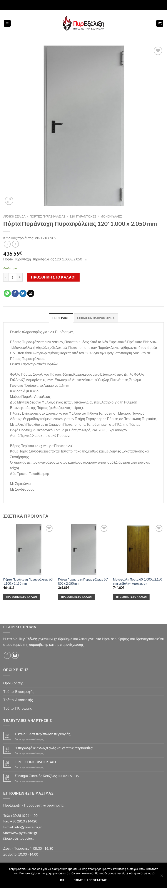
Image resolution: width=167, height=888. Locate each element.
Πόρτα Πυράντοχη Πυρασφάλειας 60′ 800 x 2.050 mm (83, 581)
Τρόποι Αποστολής (18, 700)
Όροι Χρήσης (13, 683)
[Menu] (7, 23)
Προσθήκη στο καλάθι (53, 277)
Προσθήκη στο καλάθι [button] (21, 596)
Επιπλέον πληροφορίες (96, 318)
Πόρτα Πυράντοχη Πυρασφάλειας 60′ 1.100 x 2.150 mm (28, 581)
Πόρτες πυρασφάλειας (47, 216)
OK (62, 880)
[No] (161, 876)
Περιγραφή (60, 318)
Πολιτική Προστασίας (90, 880)
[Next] (163, 565)
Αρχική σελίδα (14, 216)
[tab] (61, 317)
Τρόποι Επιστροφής (18, 691)
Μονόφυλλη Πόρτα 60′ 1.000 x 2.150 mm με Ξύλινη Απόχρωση (137, 581)
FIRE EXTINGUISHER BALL (36, 762)
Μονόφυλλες (111, 216)
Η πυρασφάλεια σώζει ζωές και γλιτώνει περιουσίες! (54, 748)
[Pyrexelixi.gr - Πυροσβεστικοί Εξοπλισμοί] (83, 23)
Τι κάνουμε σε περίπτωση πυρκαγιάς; (43, 734)
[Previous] (3, 565)
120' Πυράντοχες (83, 216)
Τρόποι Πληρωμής (17, 708)
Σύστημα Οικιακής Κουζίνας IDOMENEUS (47, 776)
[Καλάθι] (160, 23)
